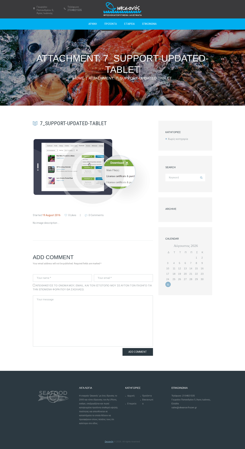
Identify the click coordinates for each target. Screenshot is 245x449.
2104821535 (74, 10)
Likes (72, 215)
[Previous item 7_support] (63, 172)
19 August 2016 (51, 215)
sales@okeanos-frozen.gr (184, 407)
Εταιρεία (131, 403)
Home (78, 78)
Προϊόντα (147, 395)
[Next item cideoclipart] (123, 172)
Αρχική (131, 395)
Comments (96, 215)
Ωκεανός (109, 441)
